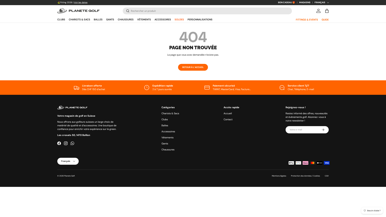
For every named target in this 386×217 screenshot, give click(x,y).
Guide (325, 19)
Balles (98, 19)
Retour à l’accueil (193, 67)
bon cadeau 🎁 (286, 2)
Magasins (304, 2)
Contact (228, 119)
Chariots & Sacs (79, 19)
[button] (327, 11)
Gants (110, 19)
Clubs (61, 19)
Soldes (179, 19)
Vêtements (144, 19)
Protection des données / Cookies (305, 176)
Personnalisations (200, 19)
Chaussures (126, 19)
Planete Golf (69, 176)
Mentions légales (279, 176)
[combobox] (207, 11)
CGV (327, 176)
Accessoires (163, 19)
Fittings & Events (307, 19)
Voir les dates (80, 2)
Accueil (228, 113)
